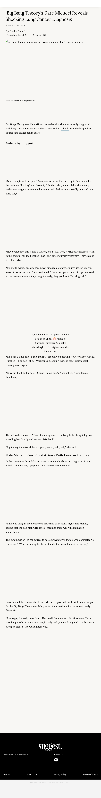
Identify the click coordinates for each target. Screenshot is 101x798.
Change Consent (65, 782)
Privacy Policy (60, 774)
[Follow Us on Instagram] (86, 759)
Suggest (47, 1)
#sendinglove (39, 347)
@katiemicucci (40, 334)
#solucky (61, 342)
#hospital (40, 342)
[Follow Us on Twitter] (66, 759)
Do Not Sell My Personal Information (44, 782)
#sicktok (61, 338)
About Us (6, 774)
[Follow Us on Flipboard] (97, 759)
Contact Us (32, 774)
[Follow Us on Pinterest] (76, 759)
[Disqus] (50, 668)
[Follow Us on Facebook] (56, 759)
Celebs (21, 26)
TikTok (65, 128)
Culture (10, 26)
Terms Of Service (91, 774)
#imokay (50, 342)
